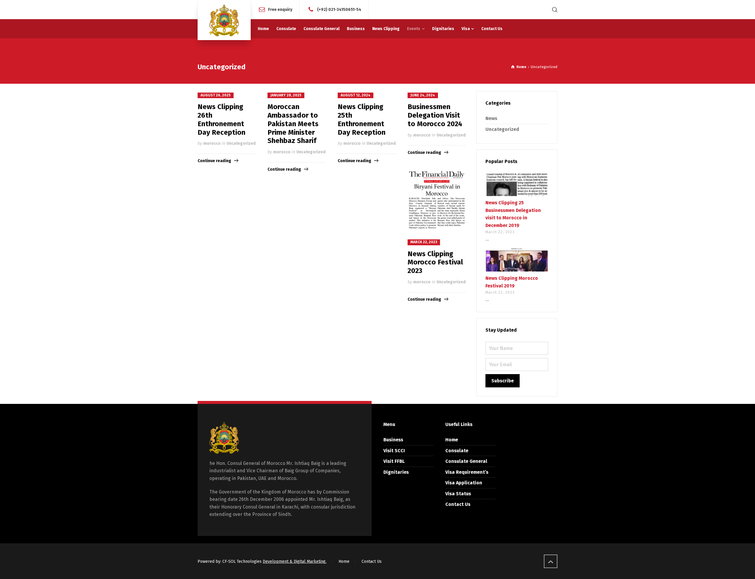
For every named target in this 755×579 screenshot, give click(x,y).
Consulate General (466, 461)
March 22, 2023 (424, 242)
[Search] (553, 9)
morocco (212, 143)
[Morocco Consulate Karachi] (224, 20)
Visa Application (463, 483)
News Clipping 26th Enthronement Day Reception (221, 119)
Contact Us (457, 504)
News (491, 118)
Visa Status (458, 493)
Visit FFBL (394, 461)
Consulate (456, 450)
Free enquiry (280, 9)
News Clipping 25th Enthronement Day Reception (361, 119)
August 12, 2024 (355, 95)
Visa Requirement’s (466, 472)
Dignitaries (396, 472)
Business (393, 440)
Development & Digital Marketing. (294, 561)
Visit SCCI (394, 450)
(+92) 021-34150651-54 (339, 9)
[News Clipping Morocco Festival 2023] (437, 199)
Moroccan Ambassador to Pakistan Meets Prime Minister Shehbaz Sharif (293, 124)
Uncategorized (241, 143)
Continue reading (214, 160)
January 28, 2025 (285, 95)
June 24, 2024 (423, 95)
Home (451, 440)
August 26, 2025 (216, 95)
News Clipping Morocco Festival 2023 (435, 262)
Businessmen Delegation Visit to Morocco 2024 (435, 115)
